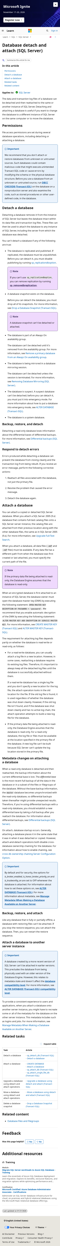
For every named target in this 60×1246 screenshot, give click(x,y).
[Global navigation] (3, 30)
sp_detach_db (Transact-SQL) (40, 1055)
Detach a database (13, 74)
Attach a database (12, 78)
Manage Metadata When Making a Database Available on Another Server (27, 900)
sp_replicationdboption (43, 262)
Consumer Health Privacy (39, 1238)
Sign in (54, 30)
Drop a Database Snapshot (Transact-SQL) (34, 308)
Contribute (7, 1238)
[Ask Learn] (50, 37)
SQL (13, 37)
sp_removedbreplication (23, 285)
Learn (5, 37)
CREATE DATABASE (35, 1063)
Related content (11, 85)
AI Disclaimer (8, 1234)
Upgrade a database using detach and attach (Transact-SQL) (39, 1084)
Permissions (10, 71)
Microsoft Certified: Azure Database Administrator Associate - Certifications (26, 1190)
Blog (40, 1234)
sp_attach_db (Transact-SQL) (40, 1069)
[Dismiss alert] (55, 4)
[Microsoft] (30, 31)
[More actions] (55, 37)
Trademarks (23, 1242)
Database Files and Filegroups (23, 1121)
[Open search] (47, 30)
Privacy (19, 1238)
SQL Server (24, 37)
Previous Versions (26, 1234)
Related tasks (10, 82)
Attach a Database (35, 1066)
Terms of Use (8, 1242)
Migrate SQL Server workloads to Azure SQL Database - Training (28, 1171)
